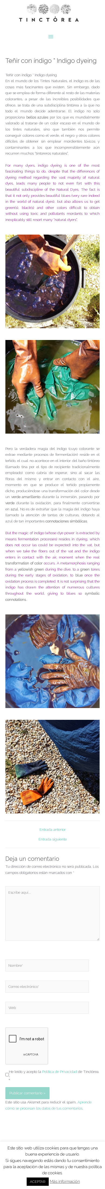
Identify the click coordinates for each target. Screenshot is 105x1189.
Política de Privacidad (59, 1071)
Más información (65, 1181)
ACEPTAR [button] (38, 1182)
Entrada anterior (53, 830)
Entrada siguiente (52, 839)
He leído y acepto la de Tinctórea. (54, 1074)
